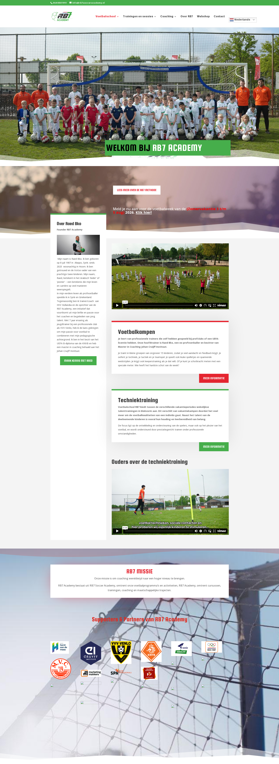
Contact (219, 16)
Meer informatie (214, 378)
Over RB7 (187, 16)
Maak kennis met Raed (78, 360)
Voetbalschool (106, 16)
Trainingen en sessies (138, 16)
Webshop (203, 16)
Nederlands (242, 19)
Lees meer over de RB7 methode (136, 190)
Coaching (166, 16)
